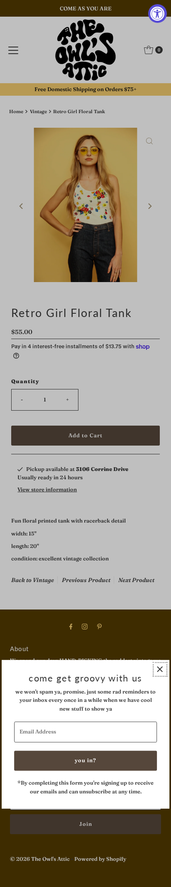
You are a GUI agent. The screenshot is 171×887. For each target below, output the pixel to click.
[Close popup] (160, 669)
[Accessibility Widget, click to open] (157, 13)
